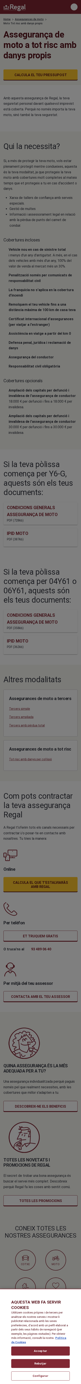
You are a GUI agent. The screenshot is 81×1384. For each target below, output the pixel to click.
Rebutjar (40, 1363)
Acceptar (40, 1351)
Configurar (40, 1375)
